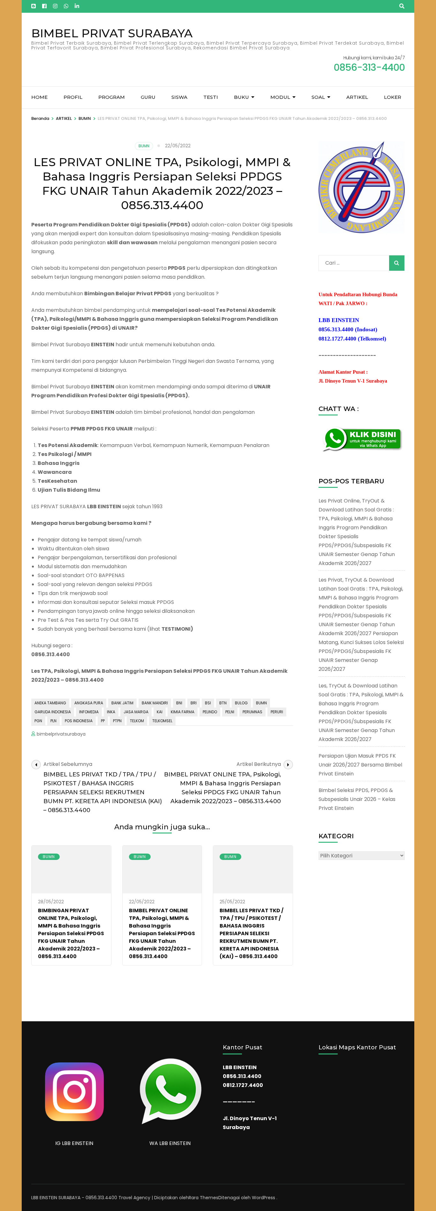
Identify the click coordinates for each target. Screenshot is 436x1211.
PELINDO (210, 712)
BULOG (241, 703)
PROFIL (73, 97)
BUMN (144, 146)
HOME (39, 97)
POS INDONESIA (79, 720)
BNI (179, 703)
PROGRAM (111, 97)
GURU (148, 97)
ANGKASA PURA (88, 703)
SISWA (179, 97)
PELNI (229, 712)
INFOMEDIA (89, 712)
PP (103, 720)
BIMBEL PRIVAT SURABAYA (111, 33)
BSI (208, 703)
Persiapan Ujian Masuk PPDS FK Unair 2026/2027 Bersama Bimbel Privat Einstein (360, 764)
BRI (194, 703)
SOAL (318, 97)
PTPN (117, 720)
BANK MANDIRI (155, 703)
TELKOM (137, 720)
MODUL (280, 97)
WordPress (263, 1197)
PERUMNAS (252, 712)
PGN (38, 720)
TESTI (210, 97)
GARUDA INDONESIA (52, 712)
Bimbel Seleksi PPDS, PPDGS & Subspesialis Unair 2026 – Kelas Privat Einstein (357, 799)
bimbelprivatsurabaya (61, 734)
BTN (223, 703)
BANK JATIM (122, 703)
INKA (111, 712)
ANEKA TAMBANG (50, 703)
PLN (53, 720)
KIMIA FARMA (182, 712)
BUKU (241, 97)
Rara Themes (203, 1197)
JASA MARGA (136, 712)
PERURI (277, 712)
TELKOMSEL (162, 720)
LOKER (392, 97)
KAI (159, 712)
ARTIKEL (357, 97)
